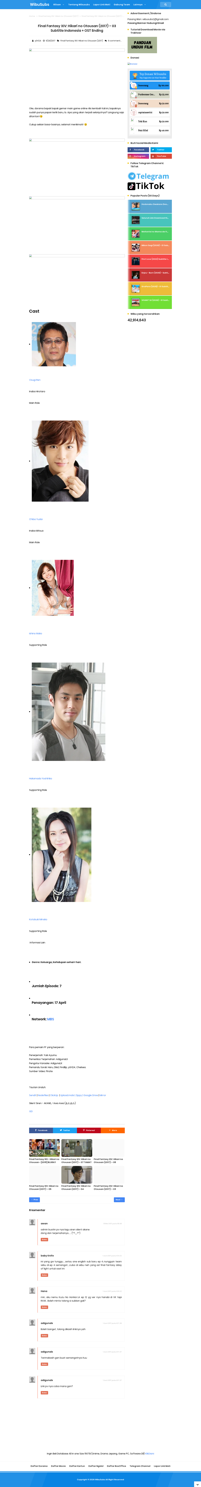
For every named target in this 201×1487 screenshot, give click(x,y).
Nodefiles (43, 1095)
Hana (44, 1291)
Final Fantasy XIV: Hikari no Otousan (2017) (81, 40)
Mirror (103, 1095)
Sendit (32, 1095)
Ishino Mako (35, 633)
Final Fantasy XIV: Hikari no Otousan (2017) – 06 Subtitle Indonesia (108, 1162)
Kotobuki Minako (38, 919)
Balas (44, 1239)
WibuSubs (100, 1479)
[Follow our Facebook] (138, 149)
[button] (113, 1130)
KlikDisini (149, 1453)
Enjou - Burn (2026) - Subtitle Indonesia (161, 272)
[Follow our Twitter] (161, 149)
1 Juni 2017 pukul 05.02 (112, 1291)
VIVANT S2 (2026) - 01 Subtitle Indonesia (162, 300)
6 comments (115, 40)
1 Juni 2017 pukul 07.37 (112, 1352)
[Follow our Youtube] (161, 156)
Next (118, 1199)
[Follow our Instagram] (138, 156)
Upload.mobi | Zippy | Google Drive (79, 1095)
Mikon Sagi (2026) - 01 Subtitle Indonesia (162, 245)
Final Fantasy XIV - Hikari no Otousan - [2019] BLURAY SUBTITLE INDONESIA (44, 1162)
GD (31, 1111)
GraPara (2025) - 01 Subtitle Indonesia (161, 286)
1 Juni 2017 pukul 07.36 (112, 1323)
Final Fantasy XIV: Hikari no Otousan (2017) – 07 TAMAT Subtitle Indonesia (76, 1162)
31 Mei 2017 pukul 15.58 (112, 1223)
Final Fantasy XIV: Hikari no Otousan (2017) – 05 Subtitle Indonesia (43, 1189)
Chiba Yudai (36, 519)
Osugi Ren (34, 380)
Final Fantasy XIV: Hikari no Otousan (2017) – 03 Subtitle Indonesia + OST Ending (108, 1191)
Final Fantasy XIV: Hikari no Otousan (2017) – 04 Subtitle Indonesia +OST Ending (76, 1191)
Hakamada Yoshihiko (40, 778)
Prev (35, 1199)
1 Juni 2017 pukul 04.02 (112, 1256)
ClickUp (54, 1095)
